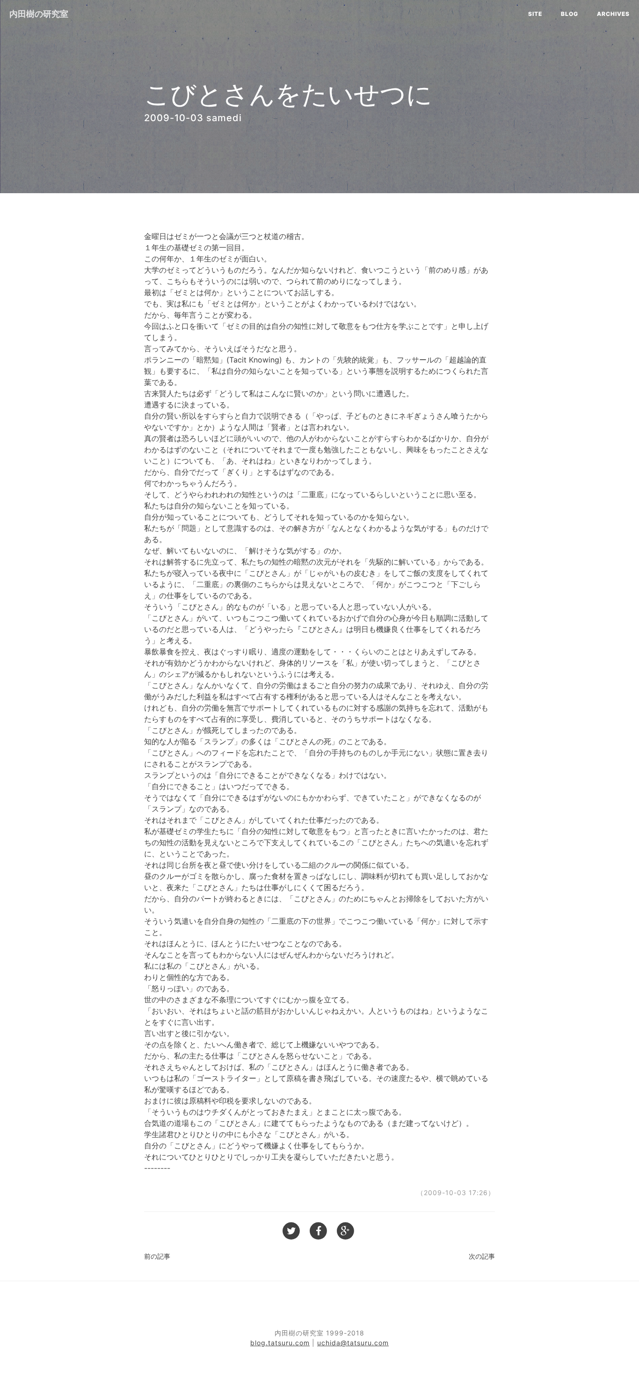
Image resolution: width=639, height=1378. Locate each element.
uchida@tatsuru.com (353, 1343)
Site (535, 13)
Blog (569, 13)
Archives (613, 13)
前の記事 (157, 1256)
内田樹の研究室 (38, 14)
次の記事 (482, 1256)
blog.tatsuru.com (280, 1343)
